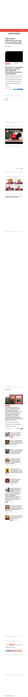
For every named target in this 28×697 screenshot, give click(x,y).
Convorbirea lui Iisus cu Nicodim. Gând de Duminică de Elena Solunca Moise (15, 481)
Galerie (8, 63)
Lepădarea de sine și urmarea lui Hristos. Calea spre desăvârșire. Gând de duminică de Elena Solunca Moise (14, 471)
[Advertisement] (14, 14)
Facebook (20, 89)
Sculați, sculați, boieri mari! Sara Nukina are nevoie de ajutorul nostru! (16, 517)
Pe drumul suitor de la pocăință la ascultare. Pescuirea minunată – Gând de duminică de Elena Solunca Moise (13, 461)
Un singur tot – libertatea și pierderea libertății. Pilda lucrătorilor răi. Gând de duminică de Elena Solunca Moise (14, 508)
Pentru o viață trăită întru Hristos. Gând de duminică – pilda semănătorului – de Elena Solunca (16, 442)
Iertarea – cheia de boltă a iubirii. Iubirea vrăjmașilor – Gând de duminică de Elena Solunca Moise (16, 451)
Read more (7, 87)
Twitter (15, 89)
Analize (8, 405)
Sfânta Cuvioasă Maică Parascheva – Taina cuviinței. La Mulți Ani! (15, 434)
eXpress (17, 63)
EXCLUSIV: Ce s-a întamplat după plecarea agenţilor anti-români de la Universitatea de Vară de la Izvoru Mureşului (14, 70)
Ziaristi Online (14, 33)
